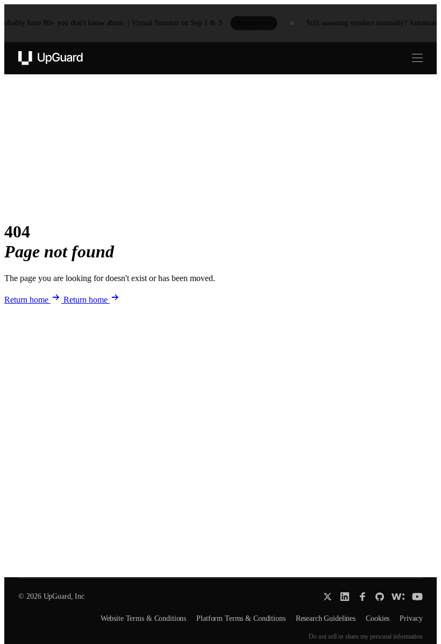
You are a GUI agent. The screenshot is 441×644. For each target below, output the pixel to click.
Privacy (411, 618)
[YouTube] (417, 596)
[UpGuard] (50, 58)
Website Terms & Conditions (143, 618)
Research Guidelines (325, 618)
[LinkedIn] (345, 596)
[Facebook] (362, 596)
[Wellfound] (398, 596)
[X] (327, 596)
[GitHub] (379, 596)
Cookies (377, 618)
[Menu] (411, 58)
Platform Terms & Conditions (240, 618)
